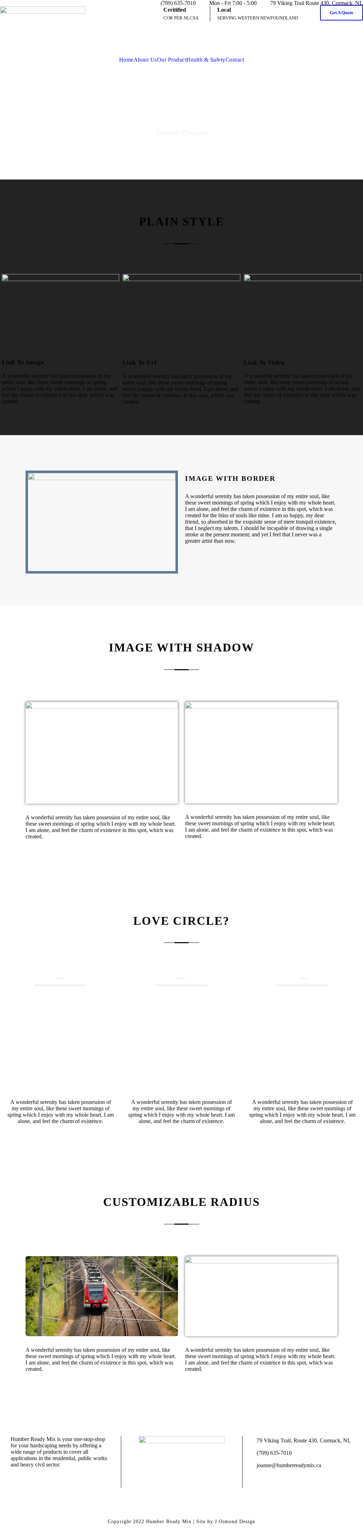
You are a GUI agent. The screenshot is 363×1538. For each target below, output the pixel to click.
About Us (145, 60)
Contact (234, 60)
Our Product (172, 60)
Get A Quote (341, 12)
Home (126, 60)
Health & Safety (205, 60)
